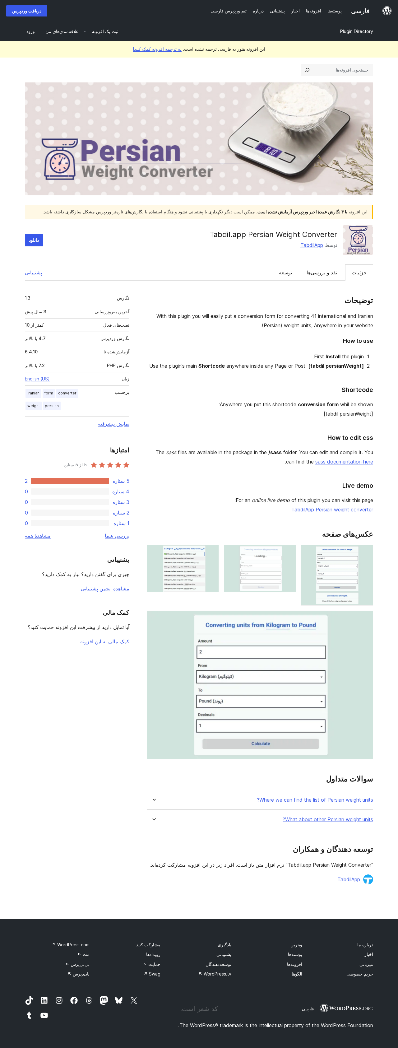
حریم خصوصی (359, 973)
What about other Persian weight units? (328, 819)
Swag (152, 973)
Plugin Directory (356, 31)
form (48, 393)
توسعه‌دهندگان (218, 964)
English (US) (37, 378)
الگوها (297, 973)
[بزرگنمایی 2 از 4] (288, 553)
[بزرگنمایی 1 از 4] (365, 553)
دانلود (34, 240)
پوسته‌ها (295, 954)
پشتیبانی (33, 272)
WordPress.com (71, 944)
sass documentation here (344, 462)
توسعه (285, 272)
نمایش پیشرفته (113, 424)
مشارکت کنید (148, 944)
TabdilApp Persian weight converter (332, 509)
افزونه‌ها (294, 964)
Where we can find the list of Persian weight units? (315, 800)
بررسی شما (117, 536)
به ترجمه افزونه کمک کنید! (157, 49)
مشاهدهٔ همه (38, 536)
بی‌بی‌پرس (77, 964)
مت (83, 954)
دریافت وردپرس (26, 10)
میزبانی (366, 964)
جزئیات (359, 272)
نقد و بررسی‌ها (322, 272)
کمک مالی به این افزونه (104, 641)
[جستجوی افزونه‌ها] (307, 70)
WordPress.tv (214, 973)
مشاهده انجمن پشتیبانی (105, 588)
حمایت (151, 964)
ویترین (296, 944)
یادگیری (224, 944)
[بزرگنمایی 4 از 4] (365, 619)
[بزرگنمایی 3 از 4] (210, 553)
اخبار (368, 954)
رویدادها (153, 954)
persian (52, 405)
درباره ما (365, 944)
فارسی (308, 1008)
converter (67, 393)
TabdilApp (311, 245)
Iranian (33, 393)
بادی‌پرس (78, 973)
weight (33, 405)
